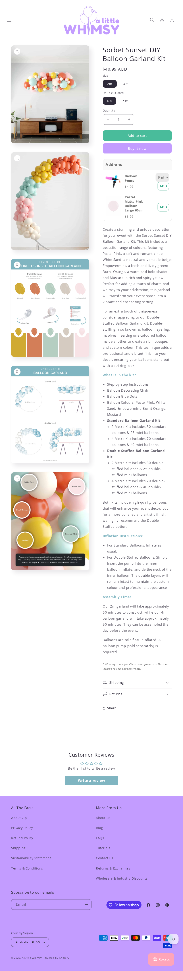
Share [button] (111, 708)
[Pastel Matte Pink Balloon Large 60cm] (115, 215)
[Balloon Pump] (115, 189)
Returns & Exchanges (113, 868)
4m (126, 84)
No (109, 101)
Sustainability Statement (31, 858)
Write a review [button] (91, 780)
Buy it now (137, 148)
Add (163, 186)
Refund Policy (22, 838)
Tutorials (103, 848)
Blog (99, 828)
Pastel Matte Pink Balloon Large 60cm (134, 203)
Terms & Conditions (27, 868)
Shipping (18, 848)
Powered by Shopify (56, 957)
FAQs (100, 838)
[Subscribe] (86, 904)
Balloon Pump (131, 178)
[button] (9, 20)
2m (109, 84)
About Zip (19, 818)
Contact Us (104, 858)
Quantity (109, 110)
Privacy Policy (22, 828)
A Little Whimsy (32, 957)
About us (103, 818)
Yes (126, 101)
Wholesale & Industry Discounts (122, 878)
